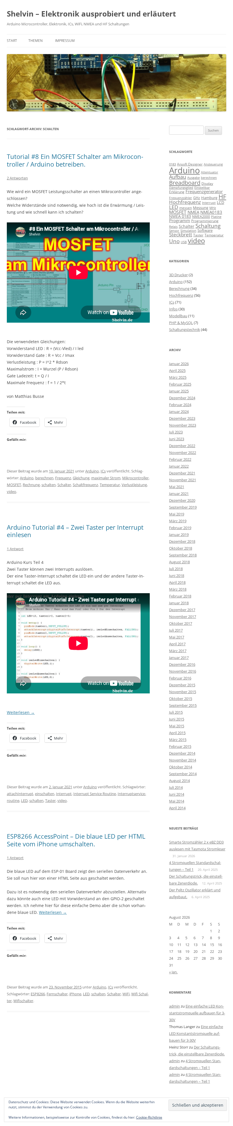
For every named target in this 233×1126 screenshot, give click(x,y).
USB (184, 242)
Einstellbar (202, 187)
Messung (200, 207)
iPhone (75, 993)
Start (12, 40)
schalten (48, 484)
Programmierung (205, 220)
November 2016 (182, 671)
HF (222, 197)
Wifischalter (23, 1000)
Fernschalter (57, 993)
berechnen (44, 477)
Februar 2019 (180, 527)
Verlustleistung (134, 484)
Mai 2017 (176, 637)
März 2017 (177, 650)
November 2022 (182, 452)
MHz (212, 208)
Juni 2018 (176, 575)
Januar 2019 (179, 534)
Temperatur (110, 484)
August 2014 (179, 780)
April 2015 (177, 732)
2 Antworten (17, 178)
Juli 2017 (176, 630)
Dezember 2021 (182, 473)
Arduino (92, 471)
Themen (35, 40)
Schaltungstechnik (184, 329)
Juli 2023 (176, 432)
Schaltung (207, 226)
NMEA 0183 (180, 216)
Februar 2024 (180, 404)
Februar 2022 (180, 459)
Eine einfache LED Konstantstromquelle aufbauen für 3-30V (197, 1013)
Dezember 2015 (182, 684)
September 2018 (183, 555)
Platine (216, 217)
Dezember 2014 (182, 753)
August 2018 (179, 561)
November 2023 (182, 425)
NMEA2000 (201, 216)
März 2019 (177, 520)
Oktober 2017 (180, 623)
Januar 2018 (179, 602)
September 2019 (183, 507)
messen (185, 207)
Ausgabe (193, 177)
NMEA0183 (211, 212)
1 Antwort (15, 548)
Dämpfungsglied (181, 187)
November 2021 (182, 479)
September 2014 (183, 773)
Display (207, 183)
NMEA (193, 212)
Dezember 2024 (182, 397)
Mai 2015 (176, 725)
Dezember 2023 (182, 418)
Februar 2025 (180, 384)
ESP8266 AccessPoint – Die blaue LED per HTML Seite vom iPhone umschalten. (76, 840)
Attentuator (209, 172)
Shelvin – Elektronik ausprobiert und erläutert (91, 14)
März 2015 (177, 739)
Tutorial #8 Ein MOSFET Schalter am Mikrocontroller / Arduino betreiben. (75, 160)
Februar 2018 (180, 596)
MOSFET (14, 484)
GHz (196, 197)
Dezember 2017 (182, 609)
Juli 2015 (176, 712)
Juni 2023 (176, 438)
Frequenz (63, 477)
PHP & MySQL (181, 322)
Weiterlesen (21, 712)
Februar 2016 (180, 678)
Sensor (174, 231)
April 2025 (177, 370)
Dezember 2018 (182, 541)
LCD (220, 202)
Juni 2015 (176, 719)
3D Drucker (178, 274)
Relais (173, 226)
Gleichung (81, 477)
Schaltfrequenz (85, 484)
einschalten (44, 793)
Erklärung (176, 191)
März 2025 (177, 377)
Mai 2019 (176, 514)
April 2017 (177, 643)
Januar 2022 (179, 466)
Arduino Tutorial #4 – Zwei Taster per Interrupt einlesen (75, 531)
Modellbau (178, 315)
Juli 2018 (176, 568)
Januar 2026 (179, 363)
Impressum (65, 40)
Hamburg (209, 197)
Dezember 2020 (182, 500)
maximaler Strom (105, 477)
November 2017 (182, 616)
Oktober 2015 (180, 698)
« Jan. (173, 971)
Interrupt (64, 793)
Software (205, 230)
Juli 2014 (176, 787)
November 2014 (182, 760)
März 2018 (177, 589)
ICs (103, 471)
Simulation (188, 231)
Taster (50, 800)
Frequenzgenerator (204, 191)
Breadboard (184, 183)
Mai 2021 (176, 486)
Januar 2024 (179, 411)
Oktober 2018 (180, 548)
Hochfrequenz (185, 202)
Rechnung (31, 484)
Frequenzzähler (180, 198)
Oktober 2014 (180, 766)
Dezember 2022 (182, 445)
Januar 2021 (179, 493)
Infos (173, 309)
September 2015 (183, 705)
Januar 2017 (179, 657)
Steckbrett (180, 234)
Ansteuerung (213, 164)
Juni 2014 (176, 794)
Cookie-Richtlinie (149, 1117)
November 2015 (182, 691)
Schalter (64, 484)
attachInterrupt (20, 793)
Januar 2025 (179, 391)
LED (24, 800)
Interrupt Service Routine (94, 793)
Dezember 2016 (182, 664)
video (11, 491)
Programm (179, 220)
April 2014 (177, 807)
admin (174, 1006)
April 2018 (177, 582)
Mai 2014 (176, 801)
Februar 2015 (180, 746)
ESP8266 (38, 993)
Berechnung (179, 288)
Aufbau (177, 176)
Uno (174, 241)
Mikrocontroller (135, 477)
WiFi (126, 993)
